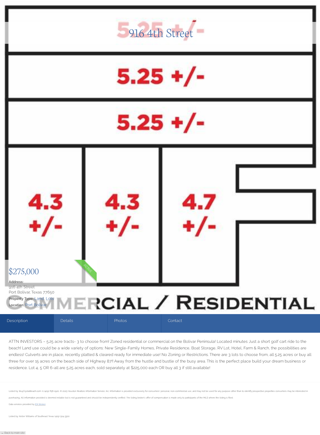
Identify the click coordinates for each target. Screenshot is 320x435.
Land (39, 298)
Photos (120, 320)
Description (17, 320)
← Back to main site (13, 432)
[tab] (27, 323)
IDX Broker (40, 404)
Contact (175, 320)
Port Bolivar (35, 304)
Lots (50, 298)
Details (66, 320)
